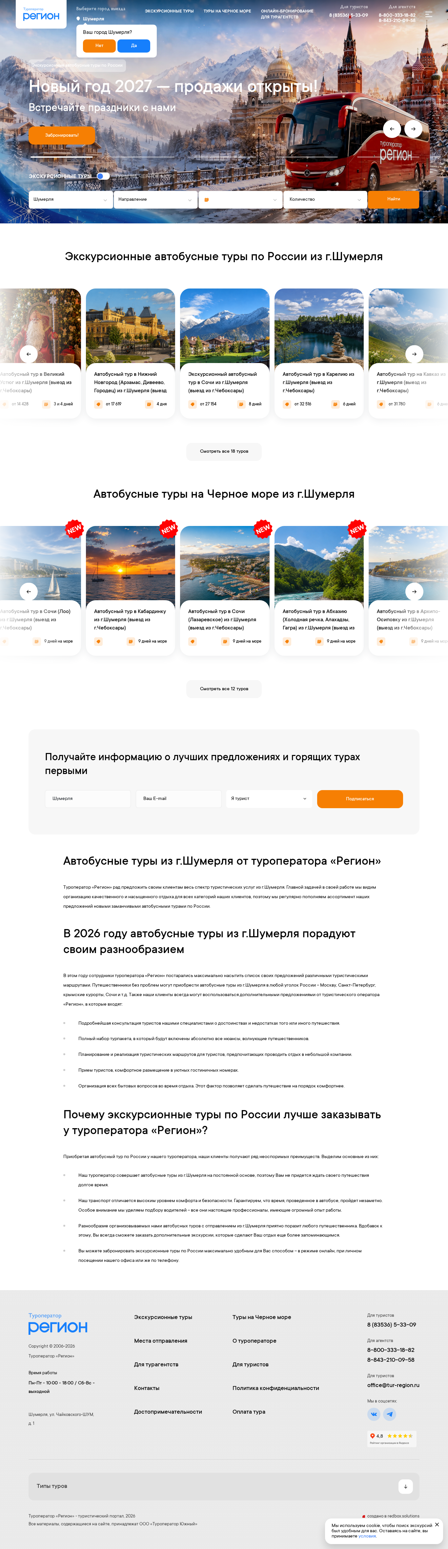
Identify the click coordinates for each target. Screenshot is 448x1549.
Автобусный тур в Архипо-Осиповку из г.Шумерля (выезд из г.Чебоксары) (408, 620)
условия (367, 1536)
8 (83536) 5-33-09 (348, 15)
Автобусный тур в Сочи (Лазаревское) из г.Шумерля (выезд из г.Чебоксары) (222, 620)
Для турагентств (156, 1365)
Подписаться (360, 799)
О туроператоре (254, 1341)
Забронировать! (62, 135)
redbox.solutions (403, 1516)
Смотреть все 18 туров (224, 451)
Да (134, 46)
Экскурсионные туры (169, 11)
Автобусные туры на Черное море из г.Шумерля (224, 495)
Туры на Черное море (227, 11)
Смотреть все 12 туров (224, 689)
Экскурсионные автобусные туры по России (77, 65)
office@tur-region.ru (393, 1385)
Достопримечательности (168, 1412)
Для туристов (251, 1365)
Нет (99, 46)
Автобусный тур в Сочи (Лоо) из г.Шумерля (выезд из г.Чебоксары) (35, 620)
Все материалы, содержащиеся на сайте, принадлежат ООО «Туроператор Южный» (113, 1524)
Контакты (146, 1388)
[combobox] (71, 200)
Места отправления (160, 1341)
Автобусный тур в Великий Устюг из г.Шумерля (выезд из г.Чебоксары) (35, 383)
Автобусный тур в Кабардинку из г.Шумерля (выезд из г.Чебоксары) (130, 620)
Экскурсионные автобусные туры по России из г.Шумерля (224, 257)
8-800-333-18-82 (397, 15)
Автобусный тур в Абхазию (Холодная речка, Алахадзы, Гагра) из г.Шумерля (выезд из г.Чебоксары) (319, 624)
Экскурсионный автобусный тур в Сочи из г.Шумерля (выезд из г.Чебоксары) (222, 383)
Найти (393, 199)
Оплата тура (249, 1412)
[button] (62, 157)
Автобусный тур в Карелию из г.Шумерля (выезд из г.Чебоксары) (318, 383)
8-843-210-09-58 (397, 21)
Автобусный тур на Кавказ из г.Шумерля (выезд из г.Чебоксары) (411, 383)
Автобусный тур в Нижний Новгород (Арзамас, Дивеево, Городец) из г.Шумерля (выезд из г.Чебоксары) (130, 387)
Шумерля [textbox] (43, 199)
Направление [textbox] (132, 199)
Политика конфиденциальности (276, 1388)
